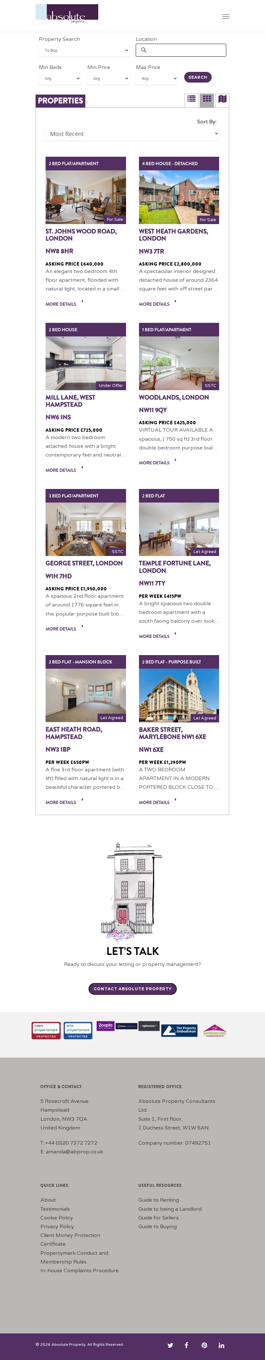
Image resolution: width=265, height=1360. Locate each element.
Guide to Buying (157, 1226)
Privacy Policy (57, 1226)
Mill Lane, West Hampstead (70, 401)
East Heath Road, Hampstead (74, 733)
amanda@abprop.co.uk (74, 1152)
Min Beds (50, 67)
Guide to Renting (158, 1200)
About (48, 1200)
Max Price (148, 67)
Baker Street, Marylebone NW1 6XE (172, 733)
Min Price (98, 67)
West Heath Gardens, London (173, 235)
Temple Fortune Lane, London (175, 567)
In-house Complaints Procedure (79, 1270)
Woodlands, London (174, 397)
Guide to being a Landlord (170, 1209)
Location (146, 39)
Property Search (59, 39)
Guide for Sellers (158, 1218)
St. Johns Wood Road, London (81, 235)
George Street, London (84, 563)
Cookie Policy (56, 1218)
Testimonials (55, 1209)
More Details (61, 304)
